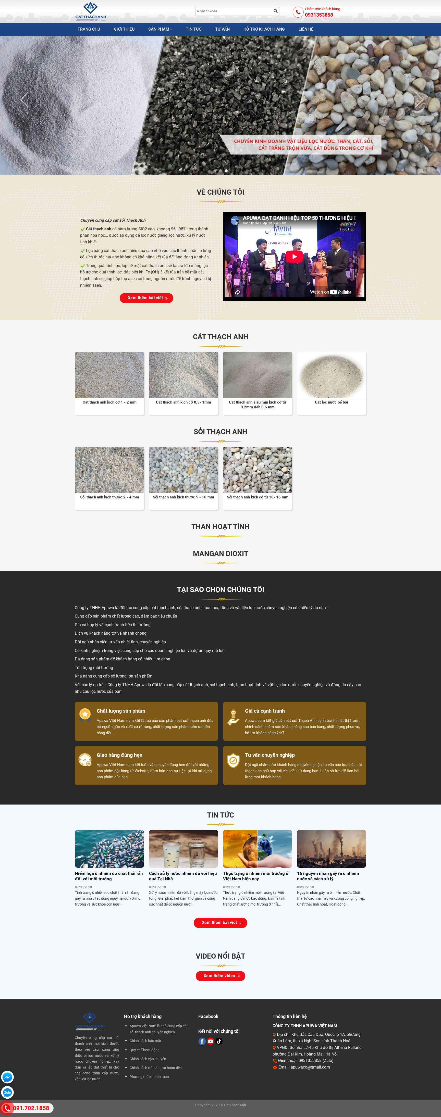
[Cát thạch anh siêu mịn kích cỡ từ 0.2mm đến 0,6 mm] (257, 378)
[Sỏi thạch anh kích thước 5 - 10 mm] (183, 472)
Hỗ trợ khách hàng (264, 29)
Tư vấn (222, 29)
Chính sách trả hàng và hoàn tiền (156, 1068)
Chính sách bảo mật (145, 1041)
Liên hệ (306, 29)
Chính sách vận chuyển (148, 1059)
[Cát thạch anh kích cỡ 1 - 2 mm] (109, 377)
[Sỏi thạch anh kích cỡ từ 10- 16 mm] (257, 472)
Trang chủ (89, 29)
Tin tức (193, 29)
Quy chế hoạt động (145, 1050)
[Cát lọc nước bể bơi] (331, 379)
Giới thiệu (124, 29)
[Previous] (15, 106)
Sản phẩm (158, 29)
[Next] (425, 106)
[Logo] (101, 11)
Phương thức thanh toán (149, 1077)
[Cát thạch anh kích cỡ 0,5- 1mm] (183, 377)
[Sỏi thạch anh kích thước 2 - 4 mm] (109, 472)
